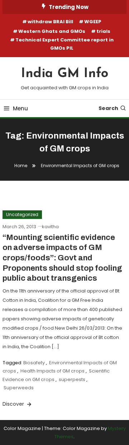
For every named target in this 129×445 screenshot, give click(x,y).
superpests (72, 379)
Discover (14, 404)
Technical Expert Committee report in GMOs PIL (64, 43)
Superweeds (19, 387)
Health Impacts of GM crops (52, 371)
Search (108, 108)
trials (103, 31)
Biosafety (34, 362)
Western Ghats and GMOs (51, 31)
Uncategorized (22, 214)
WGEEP (92, 21)
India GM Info (64, 74)
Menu (20, 108)
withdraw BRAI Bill (50, 21)
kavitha (50, 226)
